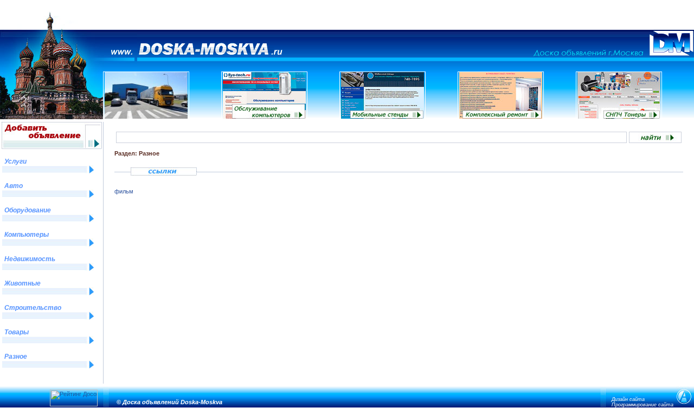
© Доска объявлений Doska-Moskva (169, 402)
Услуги (15, 161)
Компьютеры (26, 234)
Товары (16, 332)
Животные (22, 283)
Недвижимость (29, 259)
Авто (13, 186)
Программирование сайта (642, 404)
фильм (123, 191)
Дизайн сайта (628, 399)
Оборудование (27, 210)
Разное (15, 356)
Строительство (32, 308)
